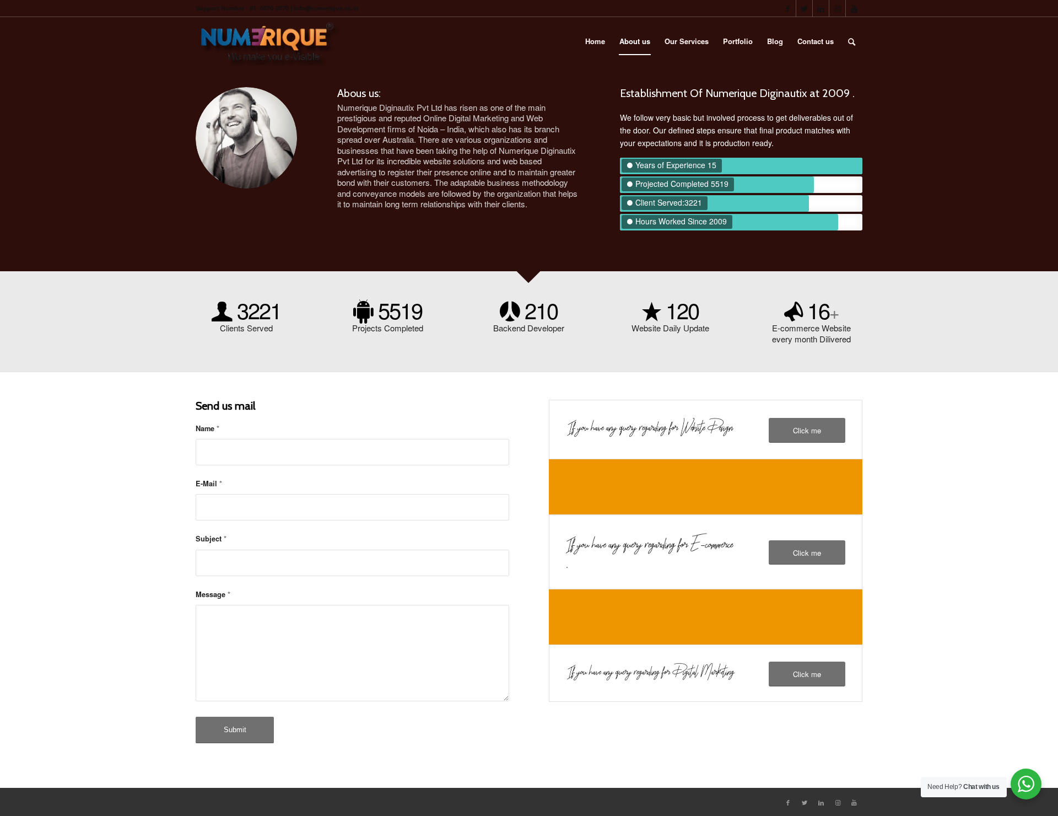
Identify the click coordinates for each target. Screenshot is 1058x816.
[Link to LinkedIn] (821, 8)
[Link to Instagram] (837, 8)
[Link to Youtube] (854, 8)
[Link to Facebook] (788, 8)
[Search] (851, 41)
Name (207, 428)
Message (213, 594)
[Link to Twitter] (804, 8)
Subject (211, 539)
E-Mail (209, 483)
